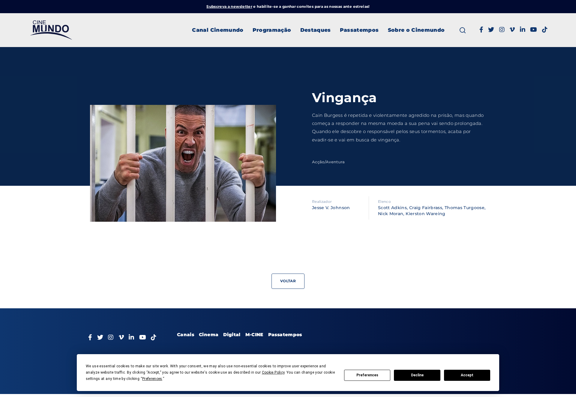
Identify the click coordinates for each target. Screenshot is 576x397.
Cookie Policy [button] (273, 372)
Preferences (367, 375)
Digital (231, 334)
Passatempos (359, 30)
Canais (185, 334)
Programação (272, 30)
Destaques (315, 30)
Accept (467, 375)
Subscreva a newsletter (229, 6)
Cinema (208, 334)
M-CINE (254, 334)
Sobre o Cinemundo (416, 30)
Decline (417, 375)
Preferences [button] (152, 379)
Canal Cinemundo (217, 30)
